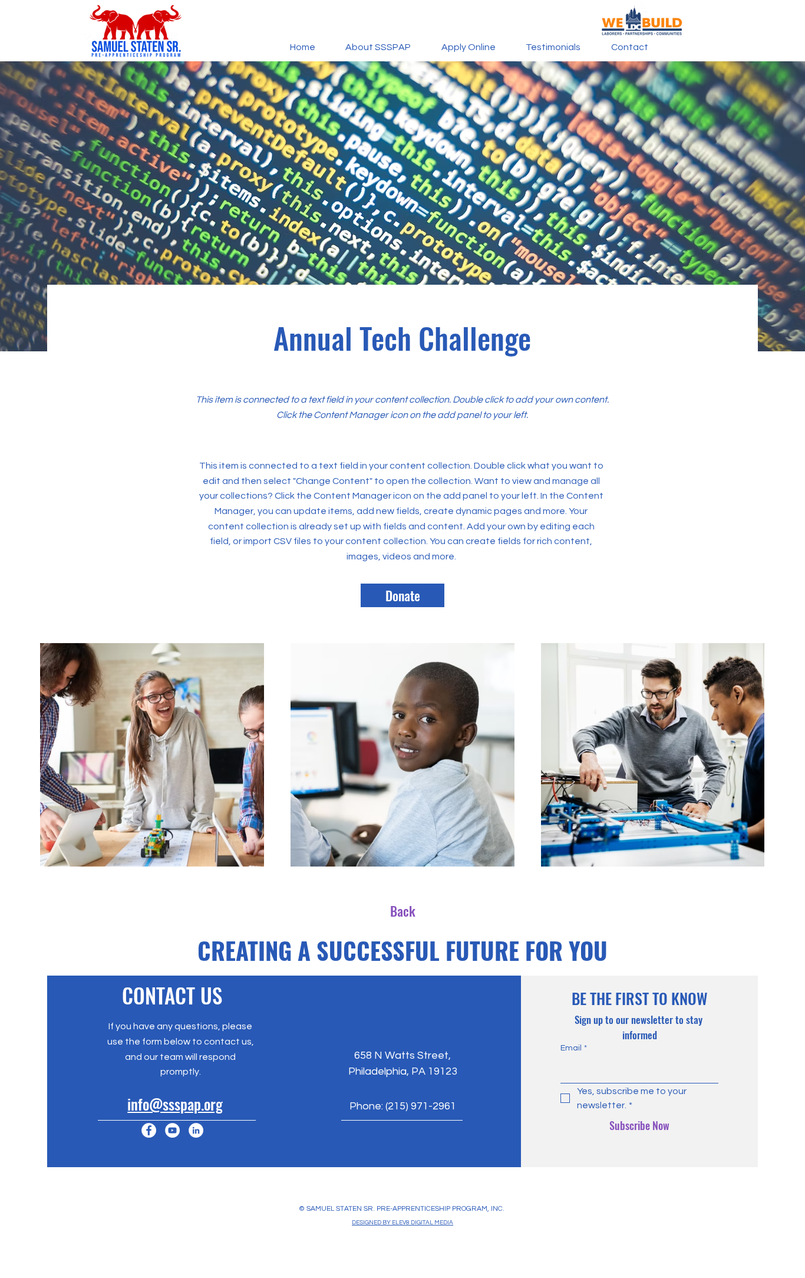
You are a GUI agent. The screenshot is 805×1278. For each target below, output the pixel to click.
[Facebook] (148, 1130)
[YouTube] (172, 1130)
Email (573, 1048)
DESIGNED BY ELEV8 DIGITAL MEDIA (402, 1223)
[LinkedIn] (196, 1130)
